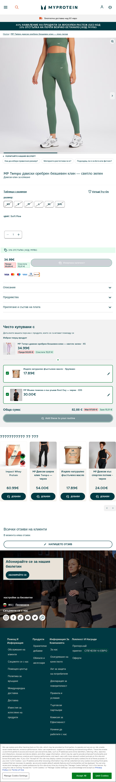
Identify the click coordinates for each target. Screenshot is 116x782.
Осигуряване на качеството (59, 659)
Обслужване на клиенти (16, 652)
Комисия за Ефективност (57, 719)
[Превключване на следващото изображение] (112, 95)
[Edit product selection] (108, 373)
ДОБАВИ (16, 496)
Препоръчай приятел (89, 648)
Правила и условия (56, 695)
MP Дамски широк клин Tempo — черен (43, 475)
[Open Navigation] (5, 7)
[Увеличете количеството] (18, 234)
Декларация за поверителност (58, 683)
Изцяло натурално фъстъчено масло (72, 473)
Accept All (81, 776)
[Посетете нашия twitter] (35, 618)
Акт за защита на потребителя (59, 671)
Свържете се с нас (18, 661)
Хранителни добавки (40, 648)
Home (6, 34)
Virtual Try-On (100, 191)
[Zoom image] (112, 41)
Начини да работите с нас (58, 732)
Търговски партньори (56, 707)
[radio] (8, 204)
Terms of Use (18, 770)
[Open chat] (42, 618)
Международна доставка (16, 690)
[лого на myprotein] (59, 7)
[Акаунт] (102, 7)
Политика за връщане (15, 678)
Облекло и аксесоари (39, 660)
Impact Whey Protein (13, 473)
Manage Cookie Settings (15, 776)
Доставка (13, 700)
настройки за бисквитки (18, 597)
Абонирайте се (17, 575)
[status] (13, 234)
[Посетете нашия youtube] (28, 618)
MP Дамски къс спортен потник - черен (102, 475)
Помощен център (17, 669)
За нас (54, 649)
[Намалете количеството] (7, 234)
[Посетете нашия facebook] (13, 618)
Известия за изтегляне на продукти (15, 712)
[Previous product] (107, 508)
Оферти (76, 658)
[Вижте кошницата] (110, 7)
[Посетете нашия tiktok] (21, 618)
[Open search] (17, 7)
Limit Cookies (102, 776)
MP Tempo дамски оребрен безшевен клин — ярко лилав (39, 34)
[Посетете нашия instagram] (6, 618)
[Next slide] (115, 478)
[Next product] (113, 508)
